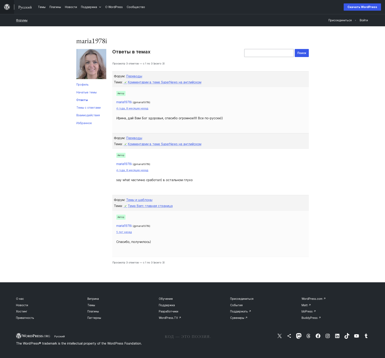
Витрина (93, 298)
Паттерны (94, 317)
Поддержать (240, 311)
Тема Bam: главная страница (150, 206)
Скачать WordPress (362, 7)
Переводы (134, 76)
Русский (59, 336)
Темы (91, 305)
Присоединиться (241, 298)
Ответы (82, 100)
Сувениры (239, 317)
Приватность (25, 317)
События (236, 305)
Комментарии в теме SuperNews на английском (164, 82)
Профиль (82, 84)
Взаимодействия (88, 115)
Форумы (21, 20)
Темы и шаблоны (139, 200)
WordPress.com (314, 298)
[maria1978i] (91, 65)
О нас (20, 298)
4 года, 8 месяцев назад (132, 108)
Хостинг (21, 311)
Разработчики (168, 311)
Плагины (93, 311)
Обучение (166, 298)
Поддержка (167, 305)
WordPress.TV (170, 317)
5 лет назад (124, 232)
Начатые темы (86, 92)
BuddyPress (311, 317)
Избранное (84, 123)
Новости (22, 305)
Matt (306, 305)
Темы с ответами (88, 107)
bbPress (309, 311)
